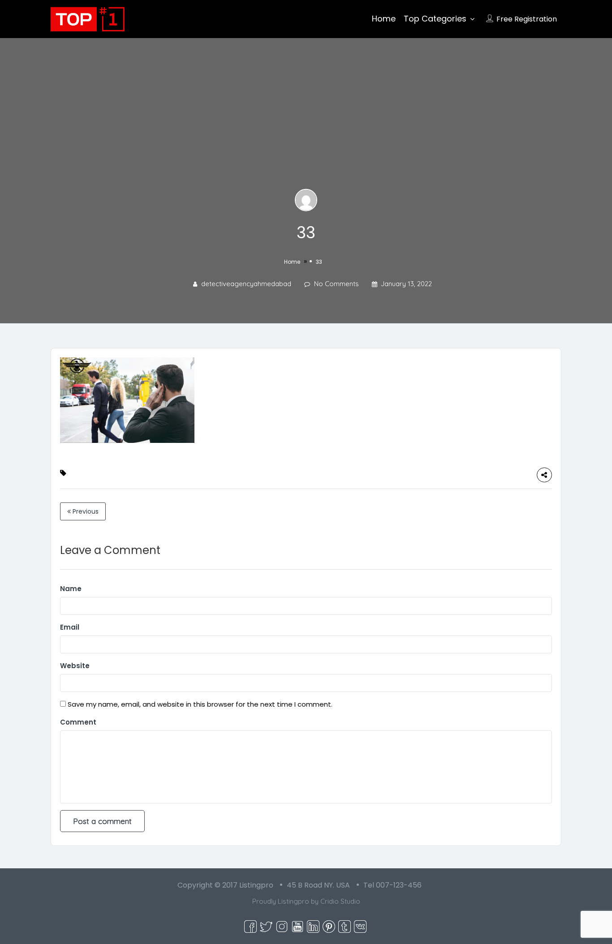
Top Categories (435, 18)
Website (75, 665)
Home (384, 18)
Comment (78, 722)
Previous (85, 511)
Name (71, 588)
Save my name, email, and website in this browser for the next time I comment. (200, 704)
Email (69, 627)
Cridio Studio (340, 901)
